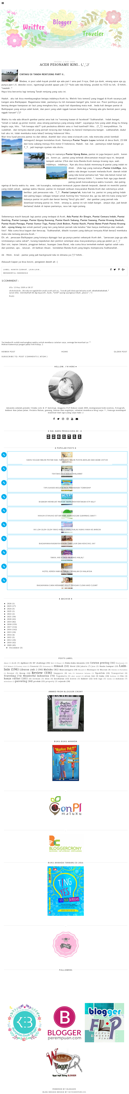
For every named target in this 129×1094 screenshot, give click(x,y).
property (50, 681)
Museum (103, 670)
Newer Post (8, 352)
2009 (9, 645)
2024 (9, 609)
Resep (22, 673)
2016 (9, 629)
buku (101, 676)
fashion (113, 676)
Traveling (10, 676)
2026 (9, 603)
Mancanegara (66, 670)
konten (73, 679)
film (122, 676)
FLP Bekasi (8, 666)
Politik (114, 670)
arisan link (89, 676)
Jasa (93, 666)
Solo (70, 673)
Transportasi (117, 673)
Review (37, 672)
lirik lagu (98, 679)
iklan (47, 679)
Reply (11, 296)
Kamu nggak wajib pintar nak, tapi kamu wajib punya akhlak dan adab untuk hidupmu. (67, 461)
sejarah (62, 681)
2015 (9, 632)
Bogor (59, 663)
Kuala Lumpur (107, 666)
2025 (9, 606)
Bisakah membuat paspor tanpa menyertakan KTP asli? (67, 502)
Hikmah (58, 666)
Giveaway (47, 666)
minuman (8, 681)
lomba (109, 679)
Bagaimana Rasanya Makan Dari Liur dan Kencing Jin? (67, 543)
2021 (9, 617)
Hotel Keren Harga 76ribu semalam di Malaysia (67, 571)
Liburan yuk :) (28, 669)
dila (11, 287)
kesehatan (59, 679)
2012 (9, 640)
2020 (9, 619)
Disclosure (120, 663)
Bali (52, 663)
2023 (9, 611)
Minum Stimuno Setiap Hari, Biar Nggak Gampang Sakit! (67, 516)
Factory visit (21, 666)
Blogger (71, 1089)
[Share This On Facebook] (111, 269)
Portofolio (123, 670)
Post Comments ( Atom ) (33, 356)
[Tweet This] (115, 269)
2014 (9, 635)
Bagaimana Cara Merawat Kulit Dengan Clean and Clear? (67, 585)
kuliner (84, 679)
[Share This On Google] (123, 269)
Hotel (72, 666)
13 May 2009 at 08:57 (23, 287)
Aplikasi (25, 663)
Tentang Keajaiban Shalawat (67, 474)
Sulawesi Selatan (83, 673)
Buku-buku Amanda (75, 663)
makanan (120, 679)
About (6, 663)
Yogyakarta (61, 676)
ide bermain (34, 679)
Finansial (34, 666)
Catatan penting (100, 663)
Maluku (48, 669)
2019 (9, 622)
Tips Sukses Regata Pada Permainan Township (67, 488)
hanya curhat (19, 269)
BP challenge (39, 663)
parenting (21, 681)
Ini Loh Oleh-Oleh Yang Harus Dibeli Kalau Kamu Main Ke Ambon (67, 529)
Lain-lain (34, 269)
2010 (9, 642)
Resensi (10, 673)
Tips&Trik (100, 673)
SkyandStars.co (77, 1092)
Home (65, 352)
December (14, 648)
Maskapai (91, 670)
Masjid (81, 670)
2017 (9, 627)
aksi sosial (76, 676)
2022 (9, 614)
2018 (9, 624)
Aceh (14, 663)
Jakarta (84, 666)
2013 (9, 637)
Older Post (120, 352)
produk (37, 681)
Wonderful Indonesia (15, 273)
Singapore (58, 673)
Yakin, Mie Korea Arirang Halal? (67, 557)
